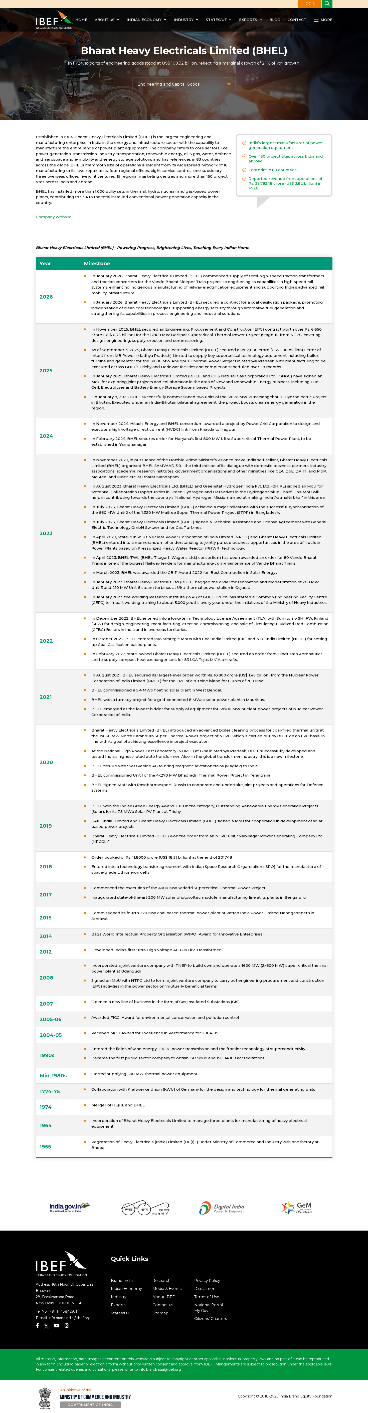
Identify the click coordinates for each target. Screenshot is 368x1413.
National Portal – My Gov (210, 1307)
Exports (248, 20)
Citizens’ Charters (210, 1318)
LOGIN (309, 4)
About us (104, 20)
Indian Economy (144, 20)
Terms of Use (206, 1296)
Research (161, 1280)
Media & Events (166, 1288)
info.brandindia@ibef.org (70, 1318)
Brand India (122, 1280)
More (326, 20)
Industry (184, 20)
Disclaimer (204, 1288)
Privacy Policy (207, 1280)
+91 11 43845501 (63, 1311)
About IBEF (163, 1296)
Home (81, 20)
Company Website (54, 216)
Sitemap (160, 1313)
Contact (297, 20)
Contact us (162, 1304)
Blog (274, 20)
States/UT (216, 20)
